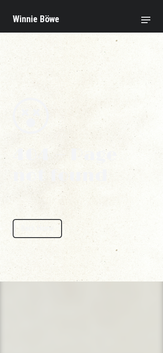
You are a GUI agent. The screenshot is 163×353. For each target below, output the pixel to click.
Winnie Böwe (36, 19)
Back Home (37, 228)
